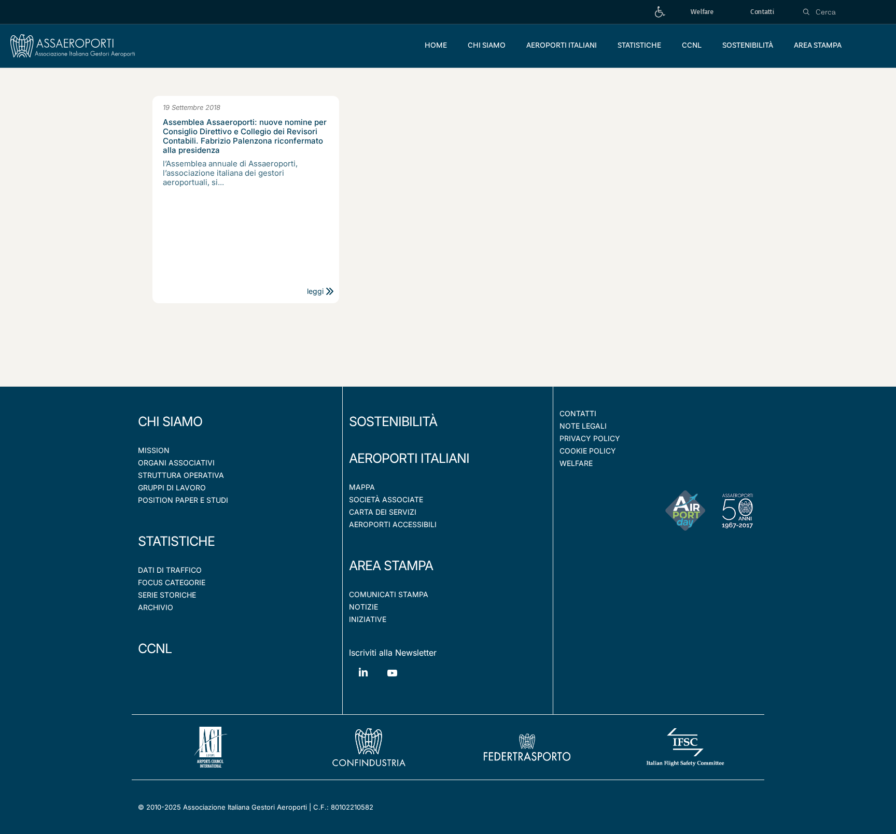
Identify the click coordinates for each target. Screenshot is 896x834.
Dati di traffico (170, 570)
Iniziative (367, 619)
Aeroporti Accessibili (393, 524)
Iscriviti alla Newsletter (393, 652)
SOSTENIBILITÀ (393, 421)
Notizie (363, 606)
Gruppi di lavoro (172, 487)
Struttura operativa (181, 475)
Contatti (577, 413)
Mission (154, 450)
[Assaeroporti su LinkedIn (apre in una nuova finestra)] (363, 679)
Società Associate (386, 499)
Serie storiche (167, 594)
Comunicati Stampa (388, 594)
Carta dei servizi (382, 511)
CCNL (155, 648)
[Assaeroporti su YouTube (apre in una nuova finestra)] (392, 681)
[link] (660, 12)
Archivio (155, 607)
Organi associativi (176, 462)
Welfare (576, 463)
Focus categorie (171, 582)
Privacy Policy (589, 438)
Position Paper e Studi (183, 500)
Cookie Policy (587, 450)
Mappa (362, 487)
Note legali (583, 425)
